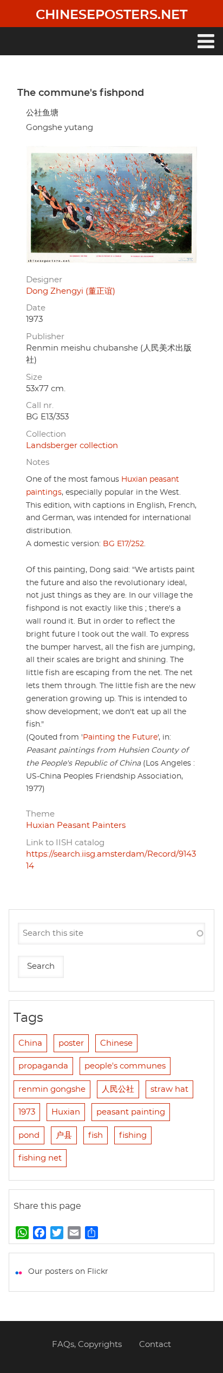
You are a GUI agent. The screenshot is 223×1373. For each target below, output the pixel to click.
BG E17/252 (123, 544)
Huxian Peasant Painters (76, 825)
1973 (26, 1112)
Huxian (65, 1112)
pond (29, 1135)
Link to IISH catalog (65, 843)
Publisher (45, 337)
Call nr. (40, 405)
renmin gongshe (52, 1089)
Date (35, 308)
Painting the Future (120, 737)
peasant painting (130, 1112)
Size (34, 377)
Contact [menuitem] (155, 1344)
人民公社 (118, 1089)
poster (71, 1043)
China (30, 1043)
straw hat (169, 1089)
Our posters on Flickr (68, 1271)
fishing (133, 1135)
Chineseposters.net (111, 15)
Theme (40, 814)
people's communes (125, 1066)
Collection (46, 434)
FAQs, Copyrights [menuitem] (87, 1344)
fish (95, 1135)
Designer (44, 280)
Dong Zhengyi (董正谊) (70, 291)
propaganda (43, 1066)
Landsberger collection (72, 446)
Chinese (116, 1043)
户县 (64, 1135)
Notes (37, 462)
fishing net (40, 1158)
